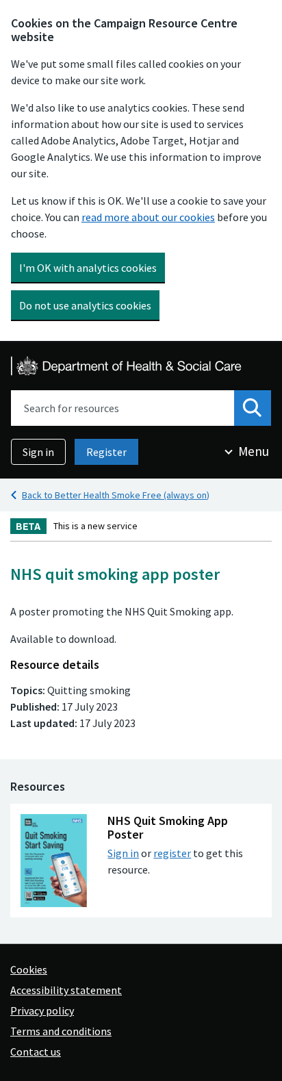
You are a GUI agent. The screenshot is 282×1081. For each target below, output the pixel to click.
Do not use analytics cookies (85, 305)
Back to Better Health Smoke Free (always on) (115, 495)
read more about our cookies (148, 217)
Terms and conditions (61, 1031)
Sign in (38, 452)
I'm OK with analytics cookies (88, 268)
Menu (253, 451)
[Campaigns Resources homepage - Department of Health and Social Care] (127, 366)
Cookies (28, 969)
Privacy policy (42, 1010)
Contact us (35, 1051)
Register (106, 452)
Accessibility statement (66, 990)
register (172, 853)
